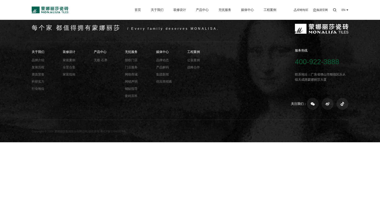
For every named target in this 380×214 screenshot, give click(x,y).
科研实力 (38, 81)
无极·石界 (100, 60)
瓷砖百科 (131, 95)
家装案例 (69, 60)
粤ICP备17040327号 (113, 131)
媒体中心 (247, 9)
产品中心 (202, 9)
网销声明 (131, 81)
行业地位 (38, 88)
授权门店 (131, 60)
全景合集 (69, 67)
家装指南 (69, 74)
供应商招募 (164, 81)
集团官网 (322, 9)
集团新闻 (162, 74)
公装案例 (193, 60)
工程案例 (270, 9)
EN (343, 9)
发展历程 (38, 67)
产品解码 (162, 67)
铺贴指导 (131, 88)
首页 (138, 9)
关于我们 (157, 9)
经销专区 (302, 9)
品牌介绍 (38, 60)
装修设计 (179, 9)
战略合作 (193, 67)
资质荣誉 (38, 74)
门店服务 (131, 67)
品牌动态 (162, 60)
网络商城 (131, 74)
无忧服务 (224, 9)
